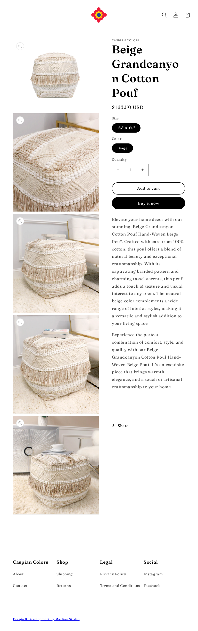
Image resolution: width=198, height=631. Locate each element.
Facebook (152, 585)
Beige (122, 148)
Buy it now (148, 203)
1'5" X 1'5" (126, 128)
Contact (20, 585)
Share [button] (123, 425)
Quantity (119, 159)
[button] (10, 15)
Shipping (64, 574)
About (18, 574)
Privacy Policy (113, 574)
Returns (63, 585)
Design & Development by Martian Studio (46, 619)
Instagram (153, 574)
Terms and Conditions (120, 585)
